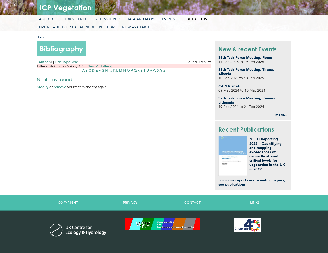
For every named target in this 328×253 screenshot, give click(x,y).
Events (168, 19)
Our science (75, 19)
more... (281, 115)
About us (48, 19)
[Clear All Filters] (99, 66)
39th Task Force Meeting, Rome (245, 57)
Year (74, 62)
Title (58, 62)
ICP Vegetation (65, 7)
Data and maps (141, 19)
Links (255, 203)
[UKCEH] (78, 230)
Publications (194, 19)
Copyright (68, 203)
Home (41, 37)
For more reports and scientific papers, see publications (251, 182)
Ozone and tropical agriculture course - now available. (95, 27)
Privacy (130, 203)
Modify (42, 87)
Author (44, 62)
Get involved (107, 19)
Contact (192, 203)
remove (60, 87)
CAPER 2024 (228, 86)
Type (66, 62)
